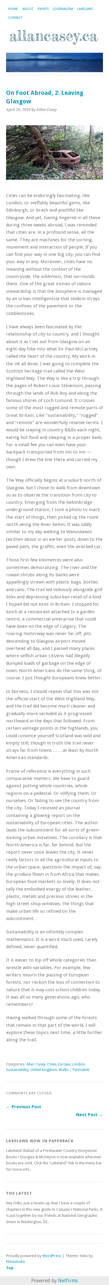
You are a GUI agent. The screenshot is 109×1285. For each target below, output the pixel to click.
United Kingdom (43, 1070)
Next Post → (89, 1114)
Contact (15, 18)
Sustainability (17, 1070)
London (78, 1064)
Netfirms (68, 1280)
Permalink (81, 1070)
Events (43, 9)
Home (13, 9)
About (27, 9)
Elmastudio (15, 1261)
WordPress (51, 1255)
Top (9, 1268)
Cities (51, 1064)
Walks (64, 1070)
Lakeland (85, 9)
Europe (64, 1064)
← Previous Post (23, 1106)
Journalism (63, 9)
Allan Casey (35, 1064)
